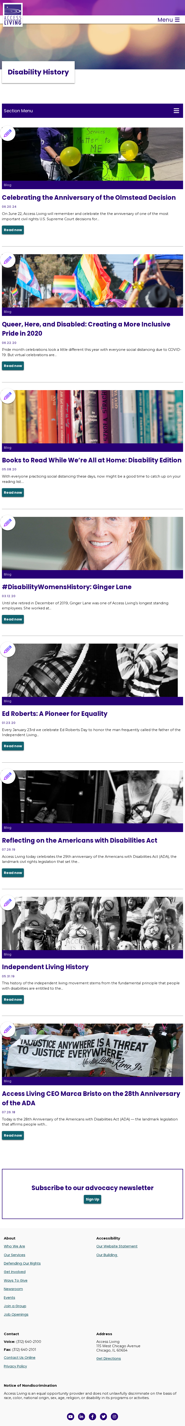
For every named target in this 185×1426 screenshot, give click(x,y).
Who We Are (14, 1246)
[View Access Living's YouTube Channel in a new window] (70, 1416)
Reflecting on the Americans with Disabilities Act (79, 840)
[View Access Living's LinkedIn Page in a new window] (81, 1416)
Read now (13, 229)
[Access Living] (12, 24)
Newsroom (13, 1288)
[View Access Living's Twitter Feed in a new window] (103, 1416)
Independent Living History (45, 967)
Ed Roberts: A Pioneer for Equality (54, 713)
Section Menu (18, 111)
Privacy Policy (15, 1366)
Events (9, 1297)
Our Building (107, 1255)
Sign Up (92, 1199)
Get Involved (15, 1271)
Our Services (14, 1255)
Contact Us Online (19, 1357)
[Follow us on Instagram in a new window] (114, 1416)
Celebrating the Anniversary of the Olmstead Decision (89, 197)
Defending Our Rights (22, 1263)
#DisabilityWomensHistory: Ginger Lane (67, 587)
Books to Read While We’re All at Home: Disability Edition (92, 460)
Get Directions (108, 1358)
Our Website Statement (117, 1246)
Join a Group (15, 1306)
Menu (165, 20)
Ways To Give (15, 1280)
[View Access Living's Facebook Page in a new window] (92, 1416)
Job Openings (16, 1314)
